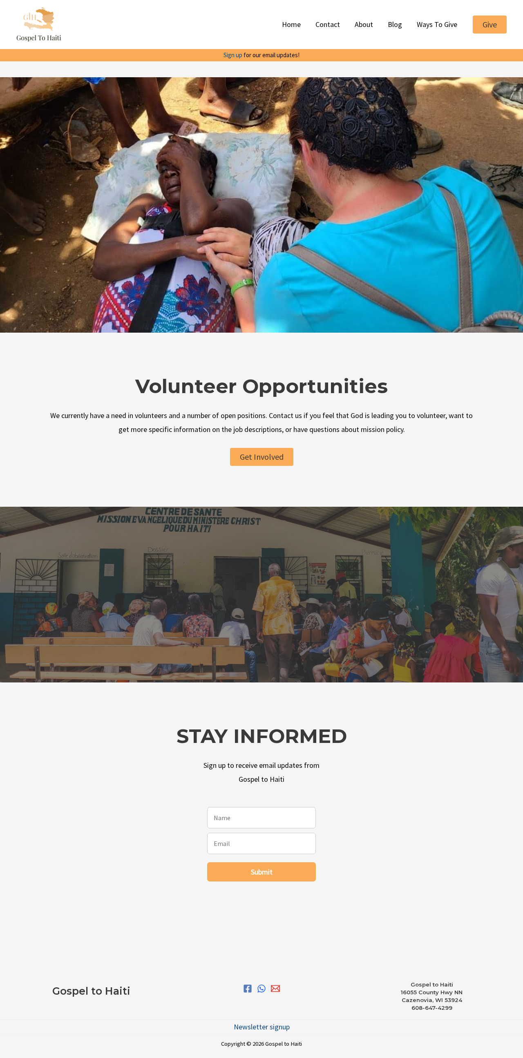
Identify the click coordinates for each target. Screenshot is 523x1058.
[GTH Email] (275, 988)
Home (291, 24)
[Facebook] (247, 988)
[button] (490, 25)
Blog (395, 24)
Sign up (233, 55)
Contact (327, 24)
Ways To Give (437, 24)
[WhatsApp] (261, 988)
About (364, 24)
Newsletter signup (262, 1026)
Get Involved (262, 457)
